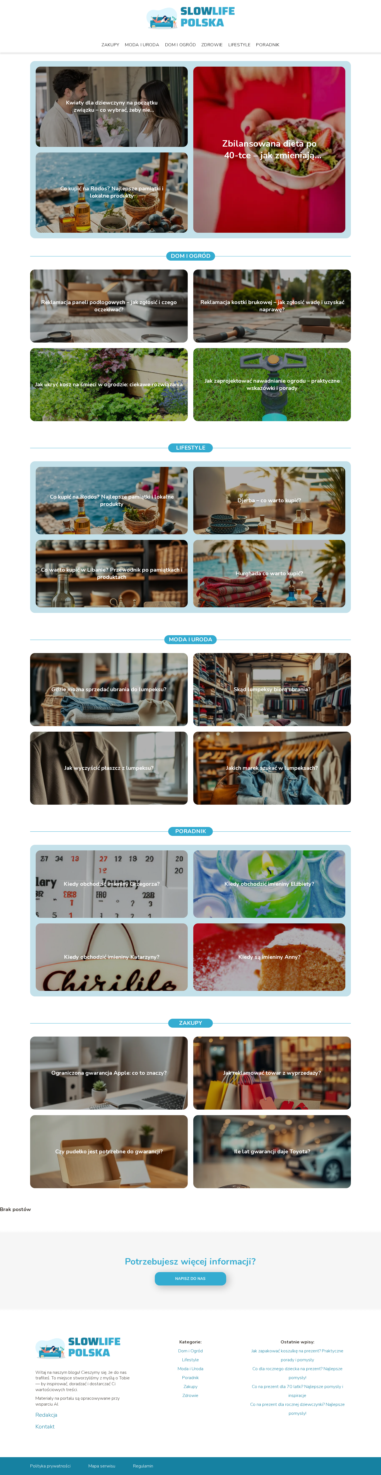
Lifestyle (239, 45)
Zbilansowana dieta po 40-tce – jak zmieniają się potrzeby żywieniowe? (269, 149)
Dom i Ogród (180, 45)
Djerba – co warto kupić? (269, 500)
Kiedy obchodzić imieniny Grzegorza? (112, 884)
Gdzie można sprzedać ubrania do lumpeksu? (109, 689)
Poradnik (267, 45)
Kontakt (45, 1426)
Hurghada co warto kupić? (269, 573)
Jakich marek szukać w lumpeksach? (272, 768)
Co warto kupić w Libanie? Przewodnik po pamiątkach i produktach (111, 573)
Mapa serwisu (101, 1466)
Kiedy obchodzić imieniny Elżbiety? (269, 884)
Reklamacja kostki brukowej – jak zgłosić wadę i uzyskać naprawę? (272, 306)
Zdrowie (212, 45)
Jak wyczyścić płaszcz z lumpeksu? (109, 768)
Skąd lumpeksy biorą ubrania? (272, 689)
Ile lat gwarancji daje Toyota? (272, 1151)
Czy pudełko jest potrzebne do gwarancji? (109, 1151)
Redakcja (46, 1415)
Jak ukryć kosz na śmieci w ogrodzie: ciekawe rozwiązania (109, 384)
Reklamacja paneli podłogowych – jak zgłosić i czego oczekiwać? (109, 306)
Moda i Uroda (142, 45)
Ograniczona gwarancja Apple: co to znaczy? (109, 1073)
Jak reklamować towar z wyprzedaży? (272, 1073)
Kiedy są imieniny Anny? (269, 957)
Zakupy (110, 45)
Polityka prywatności (50, 1466)
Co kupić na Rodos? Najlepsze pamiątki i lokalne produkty (111, 192)
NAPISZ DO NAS (190, 1278)
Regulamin (143, 1466)
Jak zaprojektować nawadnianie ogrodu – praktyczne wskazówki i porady (272, 384)
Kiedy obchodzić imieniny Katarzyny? (112, 957)
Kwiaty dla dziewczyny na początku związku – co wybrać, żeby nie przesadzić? (112, 107)
